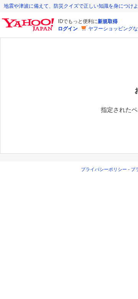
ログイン (68, 28)
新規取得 (108, 21)
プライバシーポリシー (104, 169)
